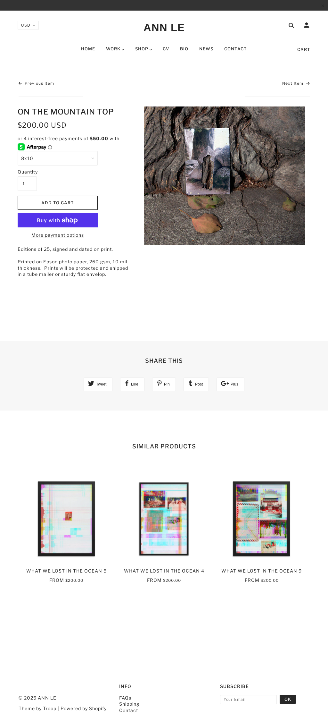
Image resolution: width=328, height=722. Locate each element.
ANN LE (164, 27)
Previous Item (38, 83)
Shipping (129, 704)
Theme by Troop (37, 708)
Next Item (293, 83)
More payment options (57, 235)
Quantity (27, 171)
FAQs (125, 698)
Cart (303, 49)
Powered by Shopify (84, 708)
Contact (128, 710)
